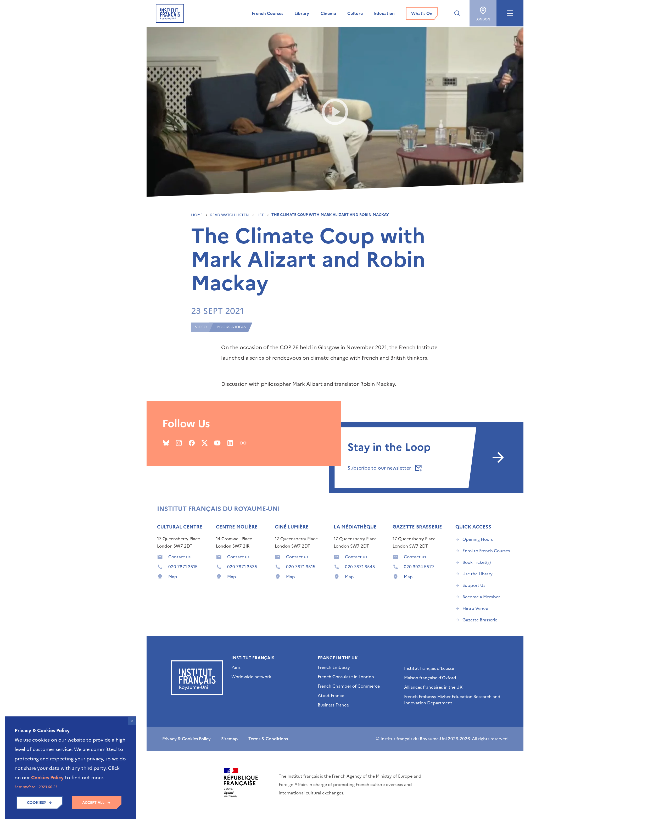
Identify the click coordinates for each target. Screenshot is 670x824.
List (260, 215)
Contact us (179, 557)
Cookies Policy (47, 777)
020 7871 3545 (360, 567)
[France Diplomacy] (241, 783)
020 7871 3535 (242, 567)
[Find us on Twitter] (204, 442)
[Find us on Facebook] (192, 442)
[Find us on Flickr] (243, 442)
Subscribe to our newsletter (380, 467)
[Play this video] (335, 111)
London (483, 19)
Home (197, 215)
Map (172, 577)
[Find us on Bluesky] (166, 442)
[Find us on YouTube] (217, 442)
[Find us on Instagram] (179, 442)
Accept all (93, 802)
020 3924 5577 (419, 567)
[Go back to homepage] (170, 13)
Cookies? (36, 802)
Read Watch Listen (230, 215)
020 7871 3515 (183, 567)
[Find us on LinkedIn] (230, 442)
